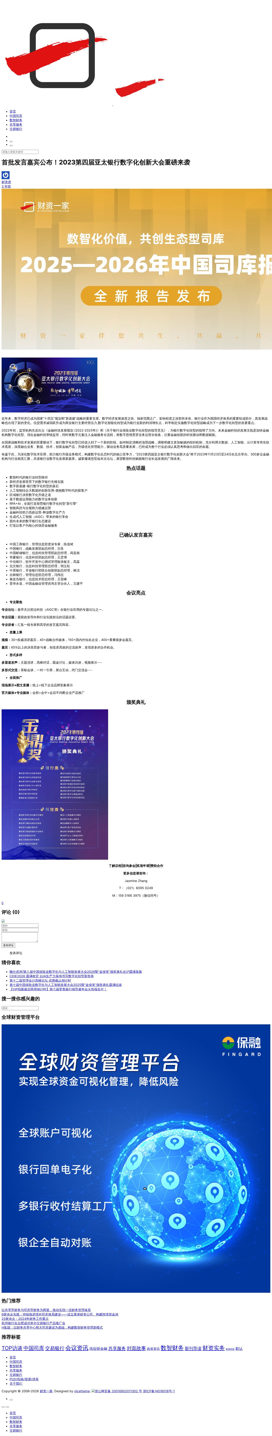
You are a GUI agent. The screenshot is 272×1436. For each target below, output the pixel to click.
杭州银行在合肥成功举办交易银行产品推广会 (33, 1323)
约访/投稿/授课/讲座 (24, 1379)
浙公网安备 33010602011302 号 (118, 1391)
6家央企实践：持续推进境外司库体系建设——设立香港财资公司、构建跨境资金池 (60, 1314)
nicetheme (82, 1391)
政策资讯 (153, 1349)
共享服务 (16, 124)
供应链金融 (98, 1348)
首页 (13, 111)
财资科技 (230, 1349)
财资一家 (46, 1391)
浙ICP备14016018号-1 (159, 1391)
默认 (239, 1348)
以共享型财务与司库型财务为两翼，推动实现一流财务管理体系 (46, 1310)
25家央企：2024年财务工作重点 (25, 1319)
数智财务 (16, 120)
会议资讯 (76, 1347)
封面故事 (136, 1348)
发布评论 (8, 945)
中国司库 (16, 116)
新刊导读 (193, 1348)
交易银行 (16, 129)
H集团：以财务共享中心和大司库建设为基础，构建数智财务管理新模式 (52, 1327)
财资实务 (214, 1348)
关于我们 (16, 1383)
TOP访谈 (12, 1348)
